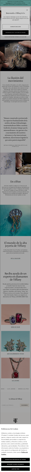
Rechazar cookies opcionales (15, 464)
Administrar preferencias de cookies (15, 459)
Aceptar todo (15, 469)
